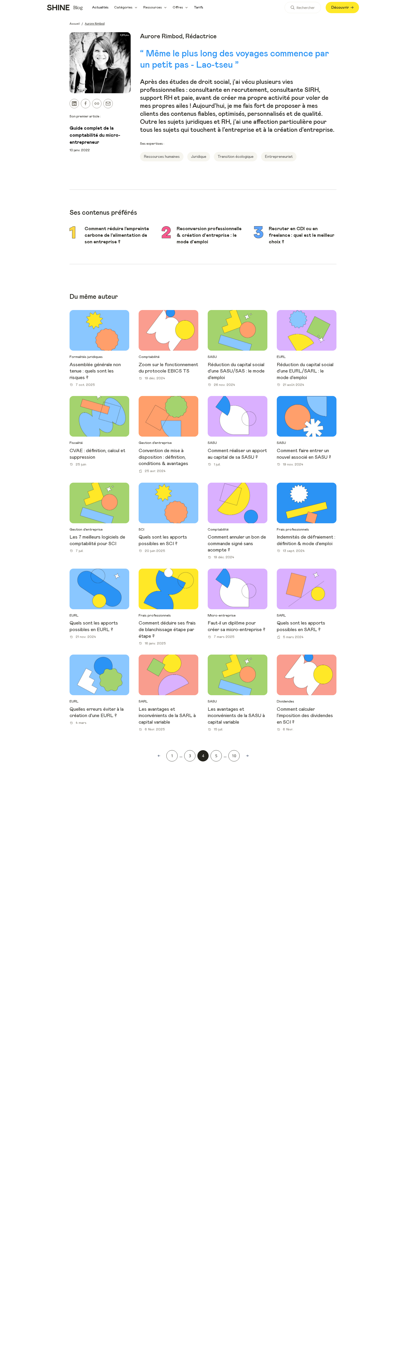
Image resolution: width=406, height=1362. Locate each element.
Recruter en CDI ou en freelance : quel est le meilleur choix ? (301, 235)
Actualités (100, 7)
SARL (281, 615)
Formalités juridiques (86, 357)
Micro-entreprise (222, 615)
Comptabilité (149, 357)
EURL (281, 357)
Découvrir (340, 7)
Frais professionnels (293, 529)
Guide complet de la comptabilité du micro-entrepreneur (95, 135)
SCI (141, 529)
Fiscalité (76, 443)
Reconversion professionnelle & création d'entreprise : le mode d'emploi (209, 235)
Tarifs (198, 7)
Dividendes (285, 701)
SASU (212, 357)
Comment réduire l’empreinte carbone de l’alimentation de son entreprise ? (117, 235)
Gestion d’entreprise (155, 443)
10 (234, 755)
